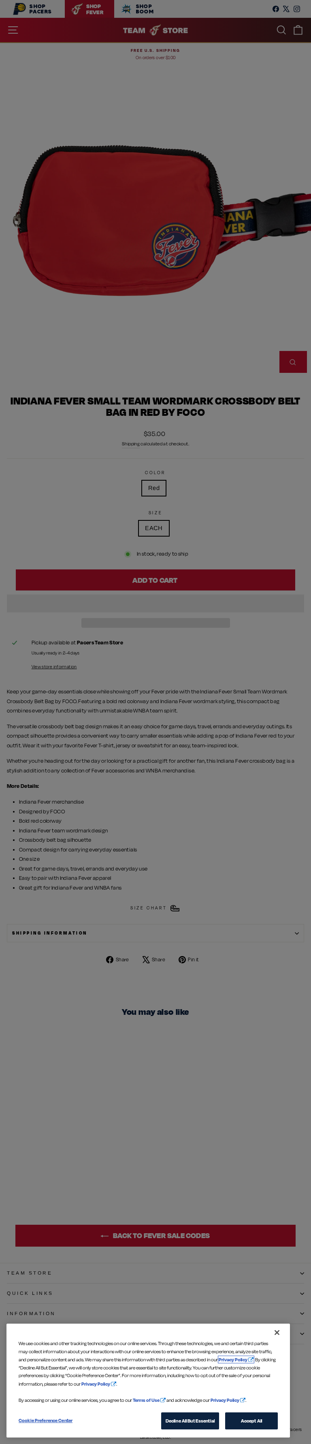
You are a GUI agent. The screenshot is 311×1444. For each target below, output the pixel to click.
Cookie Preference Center (45, 1420)
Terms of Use (146, 1400)
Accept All (251, 1421)
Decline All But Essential (190, 1421)
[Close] (277, 1332)
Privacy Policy (233, 1359)
